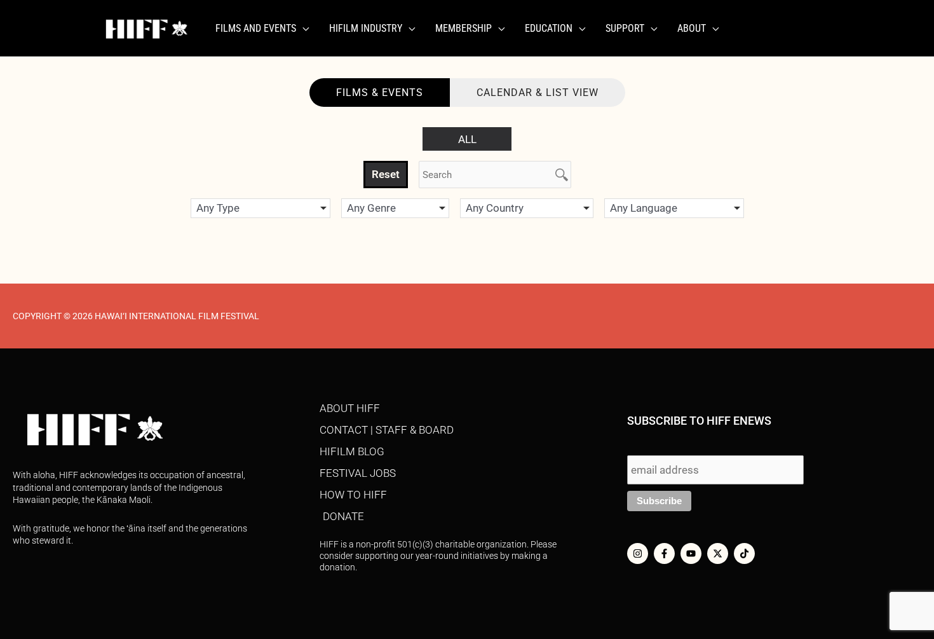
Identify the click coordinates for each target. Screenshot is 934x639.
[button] (302, 29)
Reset (386, 174)
